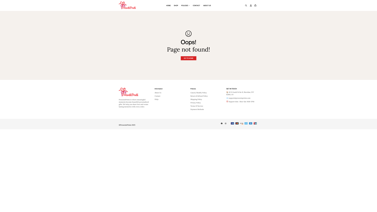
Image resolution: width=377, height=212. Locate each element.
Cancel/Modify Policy (198, 93)
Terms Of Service (196, 106)
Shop (176, 5)
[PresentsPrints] (127, 5)
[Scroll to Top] (373, 201)
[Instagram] (225, 123)
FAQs (156, 99)
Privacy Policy (195, 103)
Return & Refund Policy (199, 96)
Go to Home (188, 58)
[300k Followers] (221, 123)
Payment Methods (197, 109)
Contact (196, 5)
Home (168, 5)
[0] (255, 5)
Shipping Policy (196, 99)
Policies (184, 5)
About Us (207, 5)
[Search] (246, 5)
